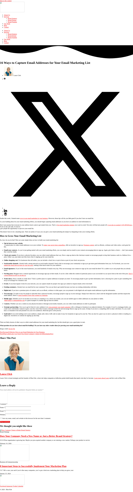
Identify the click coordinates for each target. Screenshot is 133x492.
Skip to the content (5, 1)
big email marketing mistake (65, 225)
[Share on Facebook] (4, 79)
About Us (7, 15)
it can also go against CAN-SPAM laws (120, 225)
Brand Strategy (12, 18)
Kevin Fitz (12, 329)
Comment (3, 404)
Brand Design (12, 20)
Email (2, 411)
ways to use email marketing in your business (34, 218)
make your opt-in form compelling (54, 245)
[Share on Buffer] (5, 215)
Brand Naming (12, 22)
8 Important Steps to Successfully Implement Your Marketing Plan (33, 466)
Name (2, 407)
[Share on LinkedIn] (5, 211)
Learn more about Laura (101, 378)
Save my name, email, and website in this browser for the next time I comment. (26, 418)
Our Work (7, 24)
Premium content (89, 245)
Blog (5, 25)
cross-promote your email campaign (59, 307)
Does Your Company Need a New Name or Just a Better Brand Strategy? (36, 436)
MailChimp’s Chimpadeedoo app (14, 300)
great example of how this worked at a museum (32, 295)
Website (2, 414)
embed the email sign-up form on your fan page (18, 265)
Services (6, 17)
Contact (6, 27)
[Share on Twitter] (68, 208)
